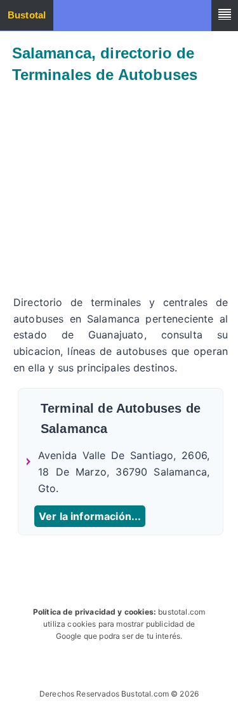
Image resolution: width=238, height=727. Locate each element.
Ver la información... (90, 516)
